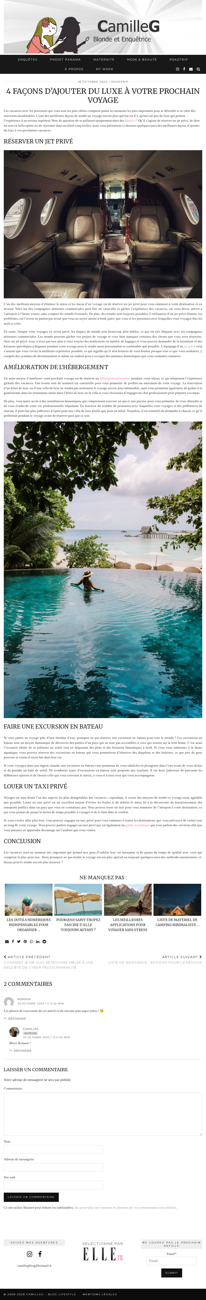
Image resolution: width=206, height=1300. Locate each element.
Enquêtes (27, 59)
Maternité (104, 59)
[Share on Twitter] (19, 942)
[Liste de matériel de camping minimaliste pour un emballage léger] (177, 900)
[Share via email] (7, 942)
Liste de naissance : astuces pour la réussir (155, 960)
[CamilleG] (103, 27)
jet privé (189, 346)
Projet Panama (65, 59)
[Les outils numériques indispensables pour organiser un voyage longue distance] (29, 900)
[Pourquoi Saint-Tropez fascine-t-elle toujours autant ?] (78, 900)
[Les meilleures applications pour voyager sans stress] (128, 900)
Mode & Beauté (142, 59)
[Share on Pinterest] (25, 942)
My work (105, 69)
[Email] (191, 69)
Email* (172, 1254)
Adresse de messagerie (19, 1159)
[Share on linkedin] (38, 942)
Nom (7, 1141)
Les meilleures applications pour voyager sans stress (127, 925)
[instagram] (178, 69)
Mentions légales (100, 1294)
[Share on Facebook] (13, 942)
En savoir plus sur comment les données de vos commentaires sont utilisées (125, 1207)
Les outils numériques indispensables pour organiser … (29, 925)
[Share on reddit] (44, 942)
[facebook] (184, 69)
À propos (74, 69)
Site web (9, 1177)
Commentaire (13, 1088)
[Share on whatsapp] (32, 942)
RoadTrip (179, 59)
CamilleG (31, 1029)
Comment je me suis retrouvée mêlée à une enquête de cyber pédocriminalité (48, 962)
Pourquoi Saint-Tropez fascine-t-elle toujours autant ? (78, 925)
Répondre (17, 1018)
